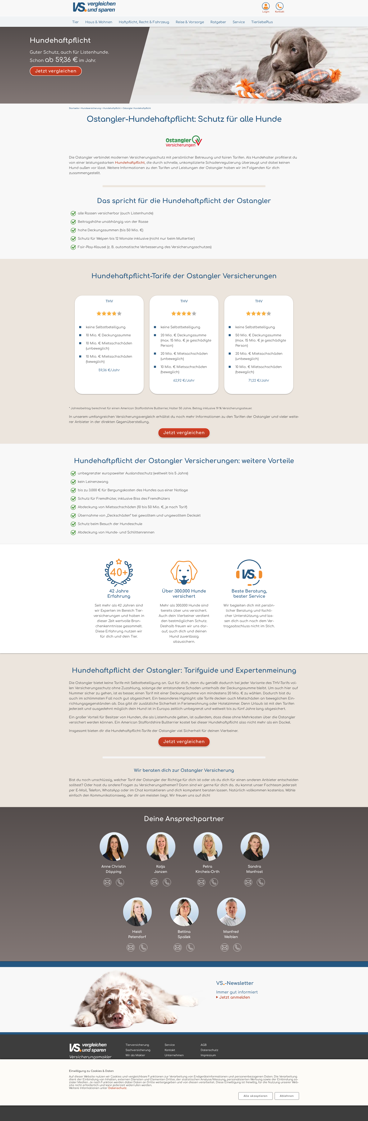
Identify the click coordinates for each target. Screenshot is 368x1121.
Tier (75, 22)
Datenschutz (117, 1088)
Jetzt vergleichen (55, 71)
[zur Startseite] (90, 1048)
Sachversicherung (138, 1050)
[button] (120, 882)
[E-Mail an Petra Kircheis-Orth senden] (201, 881)
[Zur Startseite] (113, 8)
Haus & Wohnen (98, 22)
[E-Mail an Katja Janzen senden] (154, 881)
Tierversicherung (137, 1045)
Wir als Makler (135, 1055)
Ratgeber (218, 22)
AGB (204, 1045)
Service (239, 22)
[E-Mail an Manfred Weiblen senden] (224, 946)
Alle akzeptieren (256, 1096)
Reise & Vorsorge (190, 22)
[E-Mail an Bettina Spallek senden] (177, 946)
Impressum (208, 1055)
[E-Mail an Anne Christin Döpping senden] (107, 881)
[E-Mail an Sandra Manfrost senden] (248, 881)
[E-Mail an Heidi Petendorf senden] (130, 946)
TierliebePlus (262, 22)
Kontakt (170, 1050)
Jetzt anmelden (234, 997)
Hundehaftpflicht (130, 163)
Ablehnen (287, 1096)
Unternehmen (174, 1055)
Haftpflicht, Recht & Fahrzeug (144, 22)
